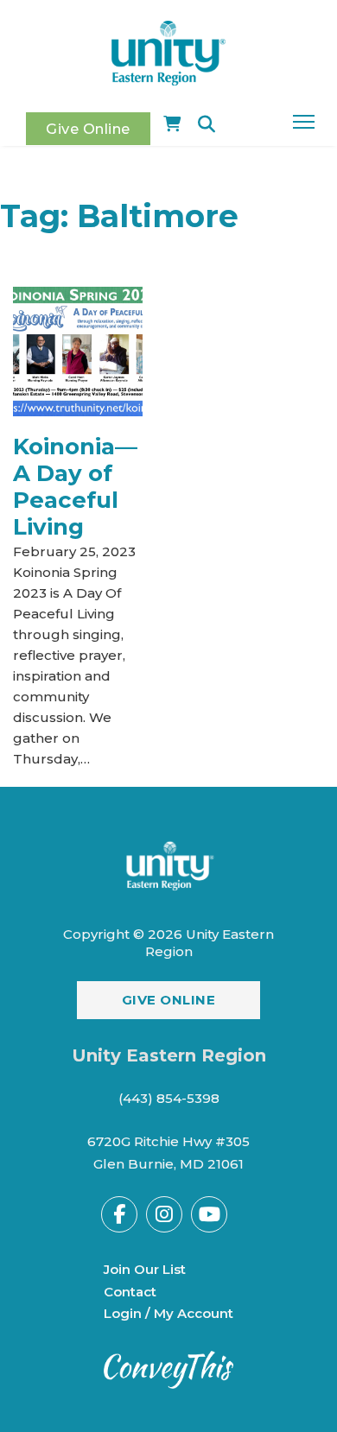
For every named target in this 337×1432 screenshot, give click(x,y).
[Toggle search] (206, 124)
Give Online (88, 128)
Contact (130, 1291)
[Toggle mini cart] (172, 124)
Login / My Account (168, 1313)
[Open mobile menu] (304, 122)
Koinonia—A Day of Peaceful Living (75, 487)
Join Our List (145, 1269)
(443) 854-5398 (168, 1098)
